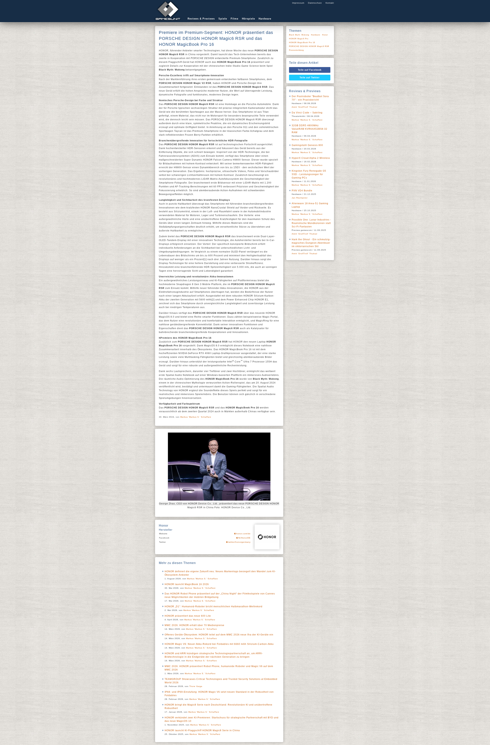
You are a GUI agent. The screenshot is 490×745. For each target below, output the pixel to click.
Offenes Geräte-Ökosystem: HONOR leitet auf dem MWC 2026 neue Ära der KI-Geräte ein (219, 634)
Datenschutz (315, 3)
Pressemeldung (296, 50)
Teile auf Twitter (310, 77)
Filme (234, 18)
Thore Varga (195, 686)
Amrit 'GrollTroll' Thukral (304, 107)
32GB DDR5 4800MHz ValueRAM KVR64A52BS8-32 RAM (309, 129)
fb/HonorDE (244, 538)
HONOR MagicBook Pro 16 (302, 42)
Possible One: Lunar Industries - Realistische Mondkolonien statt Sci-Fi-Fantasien (311, 223)
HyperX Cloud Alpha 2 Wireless (311, 158)
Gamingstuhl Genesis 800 (307, 145)
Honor (325, 35)
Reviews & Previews (201, 18)
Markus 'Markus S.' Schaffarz (195, 417)
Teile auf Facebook (310, 70)
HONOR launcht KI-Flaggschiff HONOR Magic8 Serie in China (202, 730)
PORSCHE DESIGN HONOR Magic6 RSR (309, 46)
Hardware (265, 18)
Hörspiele (248, 18)
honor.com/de (243, 534)
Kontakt (330, 3)
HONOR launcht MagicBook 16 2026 (187, 584)
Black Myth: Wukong (299, 35)
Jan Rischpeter (300, 198)
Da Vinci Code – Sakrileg (307, 112)
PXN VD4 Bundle (302, 190)
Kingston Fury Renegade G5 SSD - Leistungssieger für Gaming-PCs (309, 174)
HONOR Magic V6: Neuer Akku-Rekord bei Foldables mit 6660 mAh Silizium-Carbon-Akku (219, 644)
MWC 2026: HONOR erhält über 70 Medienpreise (194, 625)
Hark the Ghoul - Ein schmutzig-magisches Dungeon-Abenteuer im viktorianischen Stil (311, 243)
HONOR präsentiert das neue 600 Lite (188, 616)
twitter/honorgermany (239, 542)
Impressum (298, 3)
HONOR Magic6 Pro (298, 39)
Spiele (222, 18)
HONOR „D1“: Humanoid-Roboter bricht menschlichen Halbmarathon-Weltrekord (213, 606)
